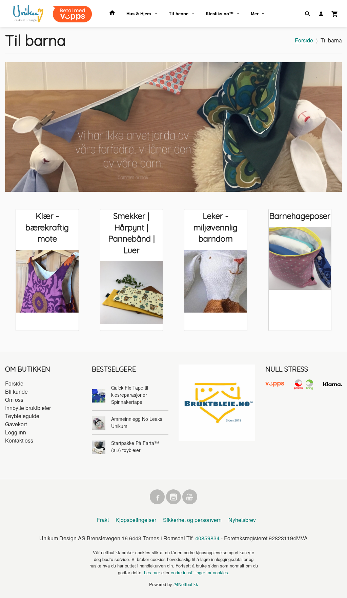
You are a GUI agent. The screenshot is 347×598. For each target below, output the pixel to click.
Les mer (152, 572)
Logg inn (15, 432)
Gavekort (16, 424)
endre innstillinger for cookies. (200, 572)
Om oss (14, 400)
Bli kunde (16, 391)
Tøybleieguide (22, 416)
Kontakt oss (19, 440)
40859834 (207, 538)
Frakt (103, 520)
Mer (255, 13)
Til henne (178, 13)
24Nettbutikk (186, 584)
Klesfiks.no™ (219, 13)
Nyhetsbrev (242, 520)
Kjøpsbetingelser (136, 520)
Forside (304, 40)
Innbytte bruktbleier (28, 408)
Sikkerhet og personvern (192, 520)
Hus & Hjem (138, 13)
